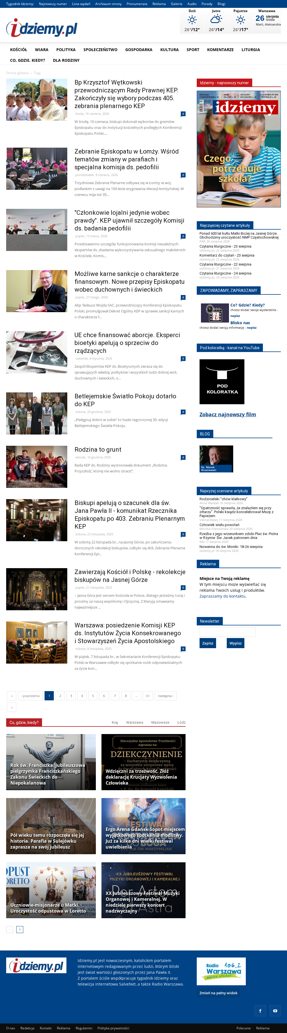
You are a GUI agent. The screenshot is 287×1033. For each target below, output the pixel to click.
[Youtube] (275, 1010)
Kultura (169, 49)
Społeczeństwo (100, 49)
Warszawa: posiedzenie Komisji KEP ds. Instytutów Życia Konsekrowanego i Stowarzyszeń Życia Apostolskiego (128, 633)
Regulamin (84, 1028)
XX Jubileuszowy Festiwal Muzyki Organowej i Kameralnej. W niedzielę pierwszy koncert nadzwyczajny (143, 902)
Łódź (181, 722)
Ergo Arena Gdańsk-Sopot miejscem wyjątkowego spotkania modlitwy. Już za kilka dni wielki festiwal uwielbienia (145, 838)
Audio (192, 3)
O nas (10, 1028)
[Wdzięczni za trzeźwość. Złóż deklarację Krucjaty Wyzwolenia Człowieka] (146, 762)
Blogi (221, 3)
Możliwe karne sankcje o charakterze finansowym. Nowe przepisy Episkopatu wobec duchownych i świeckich (130, 281)
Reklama (159, 3)
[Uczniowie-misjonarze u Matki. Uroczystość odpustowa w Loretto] (51, 890)
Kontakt (46, 1028)
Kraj (115, 722)
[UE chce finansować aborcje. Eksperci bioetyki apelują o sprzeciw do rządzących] (36, 364)
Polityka (66, 49)
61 (148, 696)
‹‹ (12, 696)
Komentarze (220, 49)
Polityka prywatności (113, 1028)
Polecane (244, 1028)
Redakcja (27, 1028)
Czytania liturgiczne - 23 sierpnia (225, 246)
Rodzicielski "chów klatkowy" (223, 499)
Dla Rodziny (66, 60)
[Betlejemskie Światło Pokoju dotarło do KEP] (36, 425)
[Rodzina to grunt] (36, 479)
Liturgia (251, 49)
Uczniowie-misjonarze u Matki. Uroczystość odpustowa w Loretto (48, 908)
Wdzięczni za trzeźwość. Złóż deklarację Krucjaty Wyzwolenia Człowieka (141, 777)
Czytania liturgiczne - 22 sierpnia (225, 264)
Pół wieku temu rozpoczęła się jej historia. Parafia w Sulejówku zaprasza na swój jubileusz (47, 841)
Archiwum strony (108, 3)
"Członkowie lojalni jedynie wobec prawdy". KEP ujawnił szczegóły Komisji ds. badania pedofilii (129, 220)
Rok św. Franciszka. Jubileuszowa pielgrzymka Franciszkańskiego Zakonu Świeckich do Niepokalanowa (47, 774)
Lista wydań (81, 3)
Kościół (18, 49)
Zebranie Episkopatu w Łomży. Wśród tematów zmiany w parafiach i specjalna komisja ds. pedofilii (127, 159)
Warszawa (134, 722)
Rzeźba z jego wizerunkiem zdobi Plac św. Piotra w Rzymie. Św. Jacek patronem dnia (239, 536)
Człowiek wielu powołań (219, 525)
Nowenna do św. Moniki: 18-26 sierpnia (231, 547)
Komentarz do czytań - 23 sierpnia (227, 255)
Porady (207, 3)
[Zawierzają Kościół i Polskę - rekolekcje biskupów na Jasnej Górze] (36, 601)
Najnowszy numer (53, 3)
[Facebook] (260, 1010)
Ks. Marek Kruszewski (208, 468)
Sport (193, 49)
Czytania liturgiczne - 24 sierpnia (225, 273)
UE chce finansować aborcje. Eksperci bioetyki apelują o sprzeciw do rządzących (127, 343)
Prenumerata (137, 3)
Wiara (41, 49)
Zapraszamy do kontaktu (223, 596)
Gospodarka (138, 49)
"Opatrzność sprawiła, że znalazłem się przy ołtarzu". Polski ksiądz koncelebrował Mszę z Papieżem (237, 512)
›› (12, 707)
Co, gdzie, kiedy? (27, 60)
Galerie (176, 3)
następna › (165, 696)
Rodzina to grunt (98, 449)
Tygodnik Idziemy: (20, 3)
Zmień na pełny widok (218, 992)
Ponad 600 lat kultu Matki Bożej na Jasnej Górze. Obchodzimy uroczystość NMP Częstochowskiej (239, 235)
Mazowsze (160, 722)
